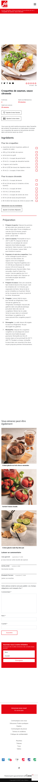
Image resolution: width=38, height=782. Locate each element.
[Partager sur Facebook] (1, 83)
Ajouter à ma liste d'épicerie (12, 210)
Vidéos (19, 749)
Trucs (19, 746)
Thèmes (19, 743)
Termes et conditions (19, 731)
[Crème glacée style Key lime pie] (19, 528)
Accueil (3, 10)
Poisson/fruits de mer (28, 10)
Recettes (8, 10)
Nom (3, 616)
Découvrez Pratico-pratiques (19, 723)
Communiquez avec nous (19, 721)
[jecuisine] (23, 759)
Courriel (4, 624)
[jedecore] (29, 759)
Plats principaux (16, 10)
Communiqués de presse (19, 729)
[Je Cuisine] (4, 4)
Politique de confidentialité (19, 734)
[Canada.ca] (30, 775)
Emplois (19, 726)
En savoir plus (19, 709)
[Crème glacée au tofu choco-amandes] (19, 446)
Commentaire (6, 592)
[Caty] (17, 759)
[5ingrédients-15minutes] (10, 759)
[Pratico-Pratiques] (3, 759)
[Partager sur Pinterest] (7, 83)
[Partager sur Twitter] (4, 83)
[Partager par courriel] (13, 83)
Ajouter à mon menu (12, 118)
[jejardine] (35, 759)
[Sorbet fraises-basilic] (19, 487)
